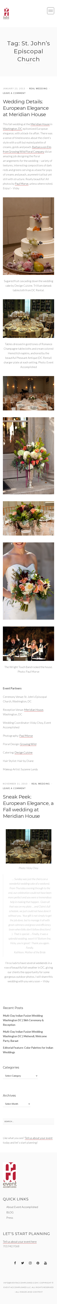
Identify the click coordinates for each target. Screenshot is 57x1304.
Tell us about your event (39, 1138)
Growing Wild (28, 744)
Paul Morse (21, 183)
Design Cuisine (24, 752)
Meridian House (40, 124)
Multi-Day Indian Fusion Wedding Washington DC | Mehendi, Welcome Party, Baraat (25, 1036)
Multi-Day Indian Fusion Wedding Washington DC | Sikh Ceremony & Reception (23, 1020)
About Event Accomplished (22, 1207)
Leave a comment (14, 93)
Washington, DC (12, 128)
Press (9, 1217)
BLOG (10, 1212)
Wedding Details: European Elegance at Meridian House (26, 108)
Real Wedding (38, 88)
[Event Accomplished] (6, 14)
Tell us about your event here (20, 1241)
